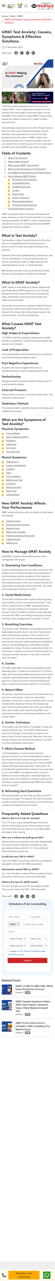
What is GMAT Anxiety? (18, 162)
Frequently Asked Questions (21, 209)
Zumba (15, 190)
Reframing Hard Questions (24, 205)
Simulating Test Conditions (24, 179)
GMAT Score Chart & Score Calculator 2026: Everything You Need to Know (33, 1026)
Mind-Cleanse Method (22, 201)
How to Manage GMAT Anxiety (22, 176)
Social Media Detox (21, 183)
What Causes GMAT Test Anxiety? (23, 165)
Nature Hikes (18, 194)
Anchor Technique (20, 198)
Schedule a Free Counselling (24, 1275)
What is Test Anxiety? (18, 158)
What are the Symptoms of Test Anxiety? (27, 169)
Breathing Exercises (21, 187)
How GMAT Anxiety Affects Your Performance (29, 173)
